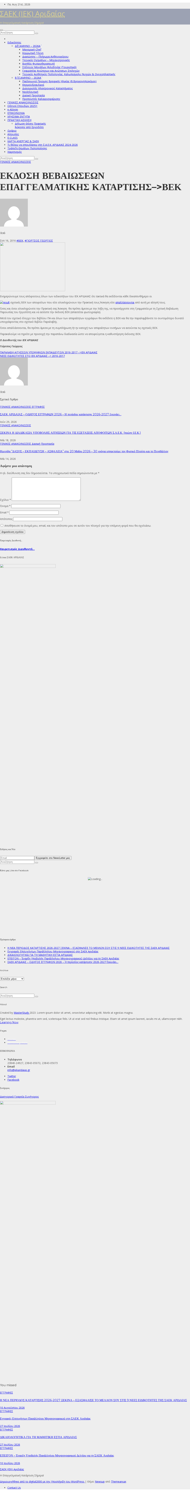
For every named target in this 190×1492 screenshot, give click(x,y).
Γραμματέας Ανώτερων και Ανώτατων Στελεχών (51, 70)
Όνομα (5, 506)
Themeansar (118, 1481)
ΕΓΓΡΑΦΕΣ (38, 407)
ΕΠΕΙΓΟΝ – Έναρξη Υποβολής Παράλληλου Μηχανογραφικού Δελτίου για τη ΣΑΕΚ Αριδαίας (63, 958)
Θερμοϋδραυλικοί (33, 85)
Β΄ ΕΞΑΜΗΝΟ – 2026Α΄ (28, 77)
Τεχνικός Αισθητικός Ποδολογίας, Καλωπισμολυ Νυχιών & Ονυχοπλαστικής (68, 74)
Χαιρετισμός (14, 152)
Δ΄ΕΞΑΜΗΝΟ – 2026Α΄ (27, 46)
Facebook (13, 1079)
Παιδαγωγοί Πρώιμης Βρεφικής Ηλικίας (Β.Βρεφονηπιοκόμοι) (59, 81)
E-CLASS (12, 137)
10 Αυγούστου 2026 (12, 1407)
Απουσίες (13, 134)
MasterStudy (22, 1012)
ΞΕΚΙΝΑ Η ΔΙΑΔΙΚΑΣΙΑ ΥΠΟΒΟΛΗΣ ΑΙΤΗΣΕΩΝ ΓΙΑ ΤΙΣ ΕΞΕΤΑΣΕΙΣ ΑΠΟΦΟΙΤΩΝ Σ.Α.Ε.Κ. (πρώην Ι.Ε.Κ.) (70, 433)
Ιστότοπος (6, 519)
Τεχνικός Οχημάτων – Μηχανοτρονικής (46, 60)
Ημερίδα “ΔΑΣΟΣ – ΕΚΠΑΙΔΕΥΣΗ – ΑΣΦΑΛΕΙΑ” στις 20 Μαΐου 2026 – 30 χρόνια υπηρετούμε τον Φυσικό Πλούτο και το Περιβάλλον (84, 451)
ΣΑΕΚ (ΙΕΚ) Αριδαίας (32, 13)
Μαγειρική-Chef (31, 49)
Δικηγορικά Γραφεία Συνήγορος (19, 1096)
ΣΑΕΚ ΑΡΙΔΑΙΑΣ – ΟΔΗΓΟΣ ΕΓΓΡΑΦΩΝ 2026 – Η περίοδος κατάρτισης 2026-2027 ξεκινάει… (60, 414)
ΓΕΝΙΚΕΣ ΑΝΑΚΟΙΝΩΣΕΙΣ (22, 102)
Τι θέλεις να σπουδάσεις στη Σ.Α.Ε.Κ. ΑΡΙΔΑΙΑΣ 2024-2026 (42, 145)
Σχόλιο (5, 500)
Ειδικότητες (14, 42)
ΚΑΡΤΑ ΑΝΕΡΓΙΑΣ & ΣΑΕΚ (23, 141)
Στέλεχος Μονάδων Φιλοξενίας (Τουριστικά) (49, 67)
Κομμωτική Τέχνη (32, 53)
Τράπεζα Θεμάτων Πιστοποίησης (27, 148)
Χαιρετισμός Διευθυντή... (17, 549)
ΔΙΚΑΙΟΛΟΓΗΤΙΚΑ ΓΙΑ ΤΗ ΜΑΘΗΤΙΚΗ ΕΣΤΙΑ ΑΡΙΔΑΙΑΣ (40, 955)
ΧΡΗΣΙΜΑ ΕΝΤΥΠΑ (18, 116)
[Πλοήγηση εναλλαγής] (1, 29)
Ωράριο (12, 130)
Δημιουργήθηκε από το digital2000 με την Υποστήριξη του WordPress (42, 1481)
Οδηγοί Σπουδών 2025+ (22, 106)
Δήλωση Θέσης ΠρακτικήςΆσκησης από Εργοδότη (30, 125)
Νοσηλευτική (30, 92)
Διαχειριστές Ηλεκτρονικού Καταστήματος (47, 88)
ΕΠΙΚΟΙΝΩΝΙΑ (16, 113)
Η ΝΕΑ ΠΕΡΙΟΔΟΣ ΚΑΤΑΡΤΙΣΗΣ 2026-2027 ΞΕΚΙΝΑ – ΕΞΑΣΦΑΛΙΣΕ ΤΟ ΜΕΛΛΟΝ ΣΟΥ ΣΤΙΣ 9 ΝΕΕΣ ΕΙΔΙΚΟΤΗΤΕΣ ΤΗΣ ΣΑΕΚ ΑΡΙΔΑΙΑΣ (88, 948)
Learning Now (9, 1022)
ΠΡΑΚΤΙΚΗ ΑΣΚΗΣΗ (19, 120)
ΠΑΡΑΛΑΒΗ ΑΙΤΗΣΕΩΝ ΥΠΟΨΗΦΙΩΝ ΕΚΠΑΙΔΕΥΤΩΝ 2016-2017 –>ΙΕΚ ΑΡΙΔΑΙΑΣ (48, 352)
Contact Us (14, 1487)
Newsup (100, 1481)
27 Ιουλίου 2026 (10, 1426)
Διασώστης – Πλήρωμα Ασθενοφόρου (45, 56)
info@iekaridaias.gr (18, 1070)
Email (4, 512)
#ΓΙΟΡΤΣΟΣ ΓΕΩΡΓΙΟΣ (39, 240)
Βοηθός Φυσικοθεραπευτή (38, 63)
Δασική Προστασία (33, 95)
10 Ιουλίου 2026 (10, 1463)
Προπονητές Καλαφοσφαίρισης (41, 99)
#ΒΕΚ (20, 240)
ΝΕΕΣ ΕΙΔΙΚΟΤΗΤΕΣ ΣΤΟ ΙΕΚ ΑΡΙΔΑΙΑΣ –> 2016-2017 (32, 356)
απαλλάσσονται (124, 302)
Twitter (11, 1076)
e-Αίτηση (12, 109)
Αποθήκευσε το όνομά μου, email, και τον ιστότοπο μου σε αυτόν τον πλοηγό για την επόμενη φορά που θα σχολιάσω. (77, 525)
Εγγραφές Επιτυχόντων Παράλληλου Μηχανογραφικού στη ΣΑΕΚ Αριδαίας (52, 951)
